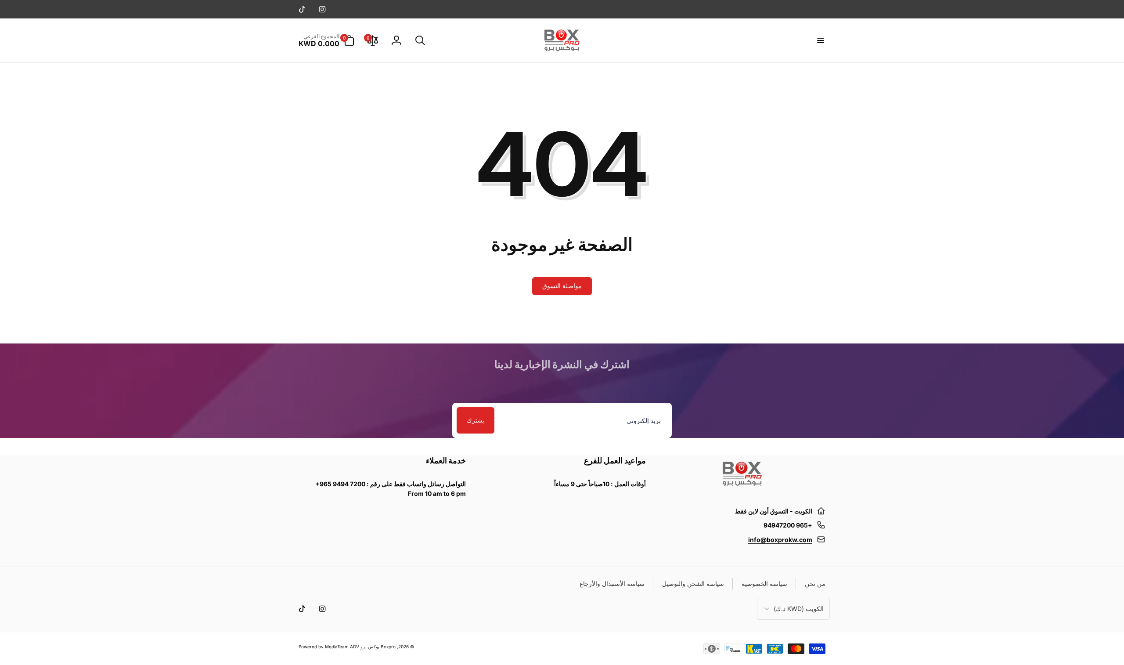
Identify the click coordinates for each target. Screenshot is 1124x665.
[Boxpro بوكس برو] (742, 489)
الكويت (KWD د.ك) (799, 608)
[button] (820, 40)
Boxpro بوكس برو (378, 646)
